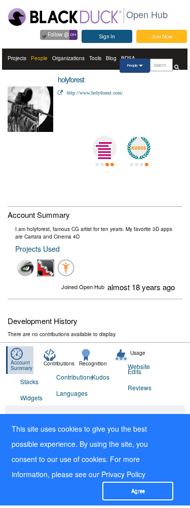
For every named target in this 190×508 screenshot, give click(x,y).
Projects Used (37, 249)
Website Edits (139, 369)
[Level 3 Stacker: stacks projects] (104, 148)
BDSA (128, 58)
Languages (68, 393)
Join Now (162, 36)
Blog (111, 58)
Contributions (68, 377)
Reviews (139, 387)
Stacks (29, 381)
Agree (138, 491)
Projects (17, 58)
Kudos (100, 377)
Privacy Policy (123, 474)
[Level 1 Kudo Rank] (139, 148)
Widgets (31, 397)
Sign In (107, 36)
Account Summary (21, 365)
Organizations (68, 58)
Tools (95, 58)
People (39, 58)
